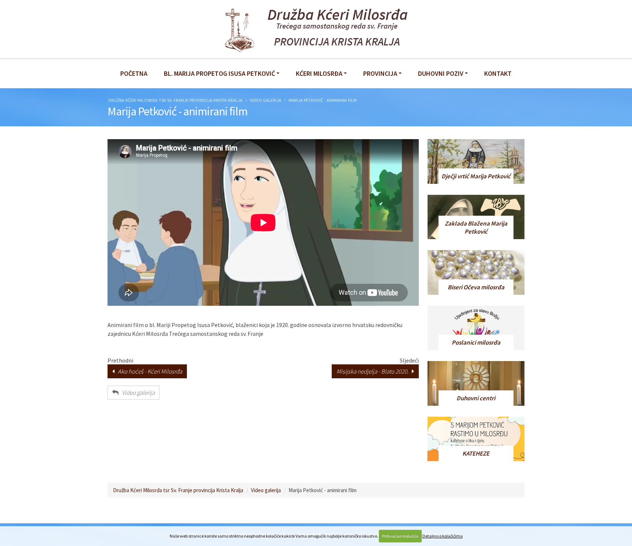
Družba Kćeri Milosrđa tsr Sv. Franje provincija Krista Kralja (175, 100)
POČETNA (133, 73)
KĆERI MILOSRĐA (319, 73)
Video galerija (265, 100)
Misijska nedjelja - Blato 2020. (374, 371)
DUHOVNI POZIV (440, 73)
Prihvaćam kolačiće (400, 536)
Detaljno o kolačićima (442, 536)
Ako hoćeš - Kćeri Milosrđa (148, 371)
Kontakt (498, 73)
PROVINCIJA (380, 73)
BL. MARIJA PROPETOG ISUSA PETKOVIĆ (219, 73)
